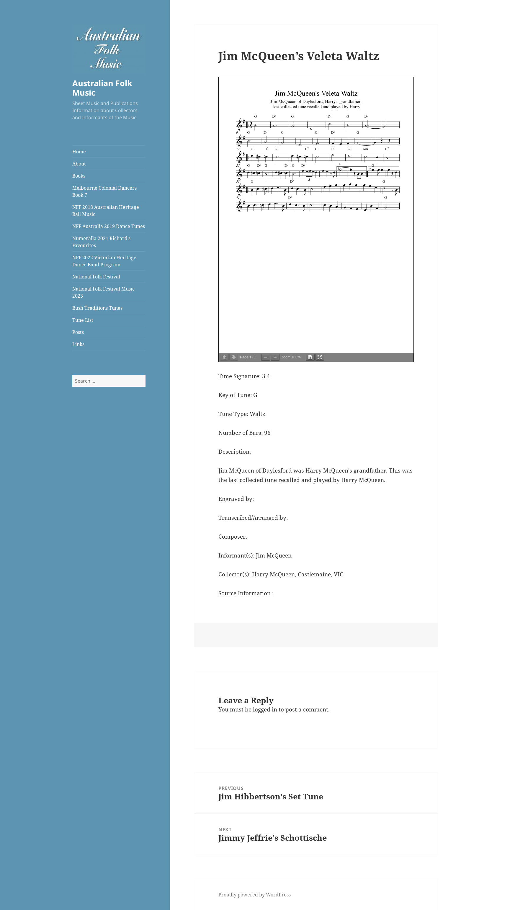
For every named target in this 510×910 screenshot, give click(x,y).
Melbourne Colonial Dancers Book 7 (104, 191)
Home (79, 151)
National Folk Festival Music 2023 (103, 292)
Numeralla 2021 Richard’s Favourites (101, 242)
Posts (78, 332)
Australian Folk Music (102, 88)
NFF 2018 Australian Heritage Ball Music (105, 210)
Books (78, 176)
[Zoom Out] (265, 357)
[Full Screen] (319, 357)
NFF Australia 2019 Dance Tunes (108, 226)
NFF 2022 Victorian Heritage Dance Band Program (104, 261)
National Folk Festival (96, 276)
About (79, 163)
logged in (265, 709)
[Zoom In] (275, 357)
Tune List (82, 320)
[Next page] (233, 357)
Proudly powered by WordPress (254, 894)
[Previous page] (224, 357)
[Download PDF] (310, 357)
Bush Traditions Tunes (97, 308)
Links (78, 344)
